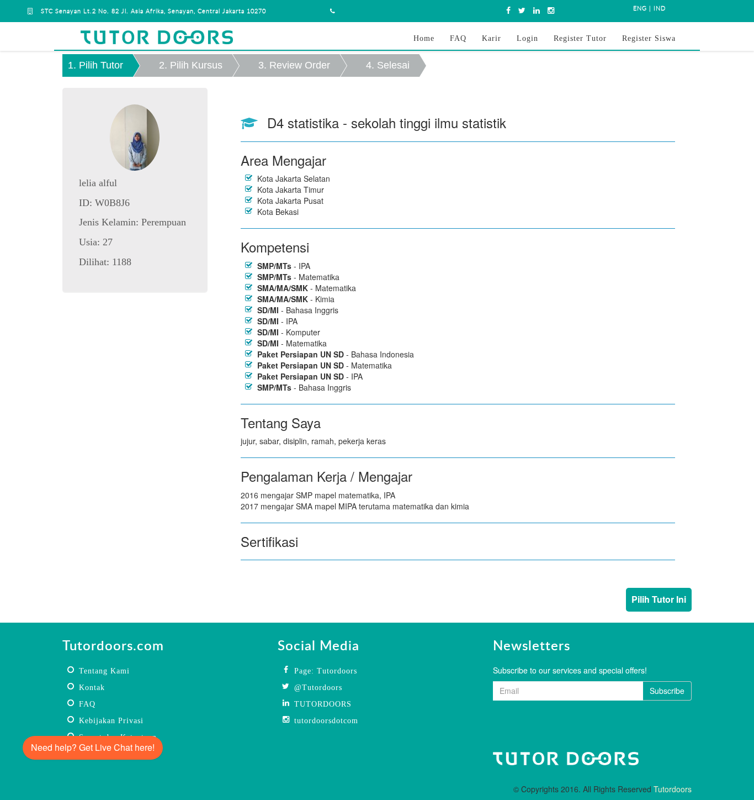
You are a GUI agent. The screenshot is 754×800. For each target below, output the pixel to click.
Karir (491, 38)
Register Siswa (649, 38)
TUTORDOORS (323, 704)
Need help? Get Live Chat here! (93, 747)
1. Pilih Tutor (95, 65)
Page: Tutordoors (325, 671)
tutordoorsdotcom (326, 721)
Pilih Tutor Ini (658, 599)
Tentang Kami (104, 671)
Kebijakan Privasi (111, 721)
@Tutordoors (318, 687)
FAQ (458, 38)
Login (527, 38)
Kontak (92, 687)
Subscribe (667, 690)
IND (660, 9)
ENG (640, 9)
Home (423, 38)
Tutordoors (673, 788)
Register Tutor (580, 38)
